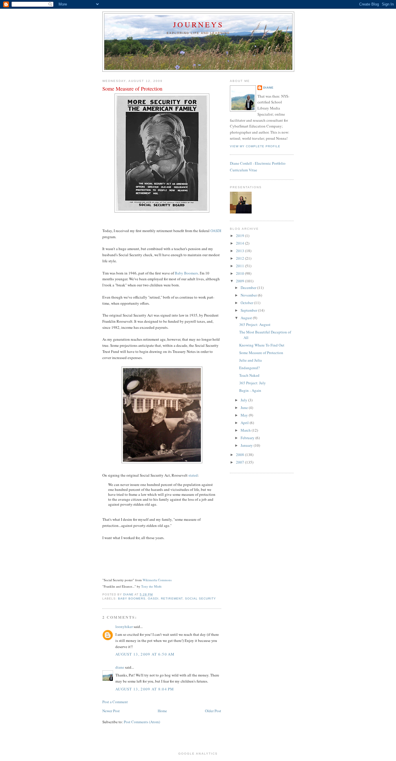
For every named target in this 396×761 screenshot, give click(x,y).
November (249, 295)
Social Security (200, 598)
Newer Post (111, 710)
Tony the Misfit (151, 586)
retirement (171, 598)
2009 (240, 280)
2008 (240, 454)
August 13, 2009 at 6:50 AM (145, 654)
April (245, 422)
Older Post (213, 710)
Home (162, 710)
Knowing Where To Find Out (261, 345)
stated (193, 475)
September (249, 310)
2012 (240, 258)
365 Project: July (252, 382)
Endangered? (249, 367)
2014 (240, 243)
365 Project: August (254, 324)
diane (119, 667)
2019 (240, 235)
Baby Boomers (186, 273)
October (247, 302)
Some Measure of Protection (261, 352)
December (249, 287)
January (247, 445)
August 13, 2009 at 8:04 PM (144, 689)
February (248, 437)
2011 (240, 265)
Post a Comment (115, 701)
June (245, 407)
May (245, 415)
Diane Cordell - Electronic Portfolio (258, 163)
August (247, 317)
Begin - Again (250, 390)
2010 (240, 273)
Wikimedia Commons (157, 580)
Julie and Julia (250, 360)
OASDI (215, 230)
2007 (240, 462)
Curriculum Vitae (243, 170)
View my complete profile (255, 146)
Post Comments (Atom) (142, 721)
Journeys (198, 24)
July (244, 400)
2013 (240, 250)
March (246, 430)
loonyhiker (124, 626)
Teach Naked (249, 375)
